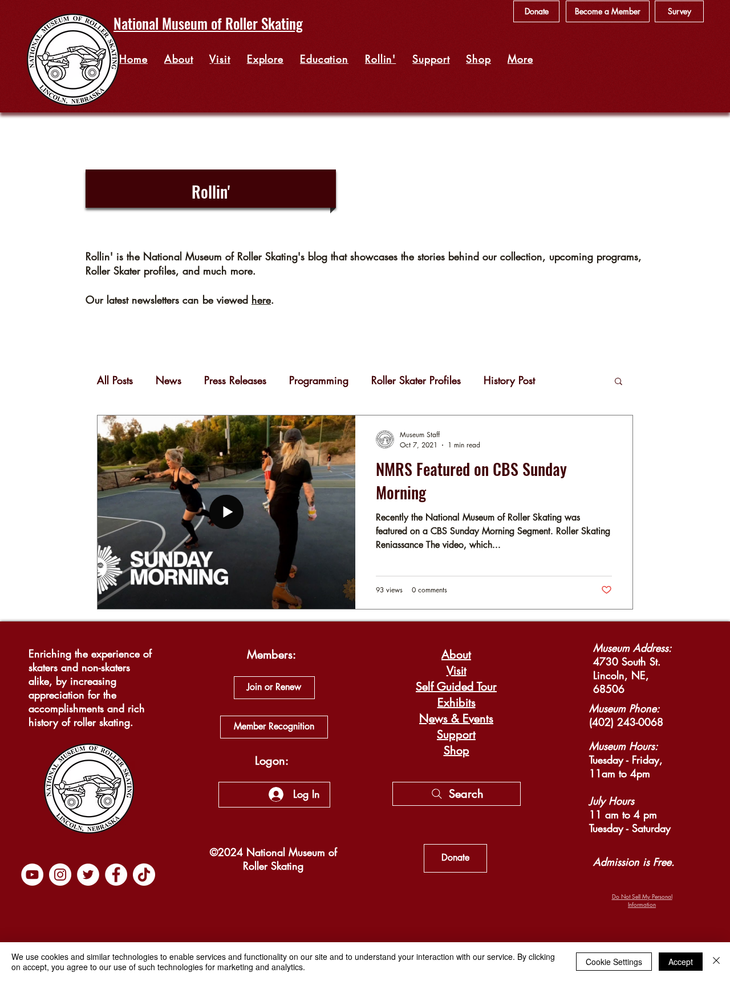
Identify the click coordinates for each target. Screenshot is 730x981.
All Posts (115, 380)
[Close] (716, 961)
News (168, 380)
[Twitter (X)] (88, 874)
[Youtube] (32, 874)
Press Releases (235, 380)
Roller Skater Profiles (416, 380)
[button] (265, 58)
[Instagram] (60, 874)
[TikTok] (144, 874)
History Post (509, 380)
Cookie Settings (614, 961)
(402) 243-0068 (626, 722)
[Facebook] (116, 874)
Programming (318, 380)
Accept (680, 961)
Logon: (272, 760)
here (261, 299)
